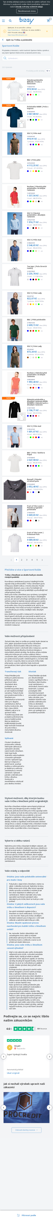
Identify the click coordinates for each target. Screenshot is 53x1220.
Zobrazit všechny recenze (25, 1130)
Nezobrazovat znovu (27, 11)
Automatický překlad (15, 1069)
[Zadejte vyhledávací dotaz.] (5, 58)
